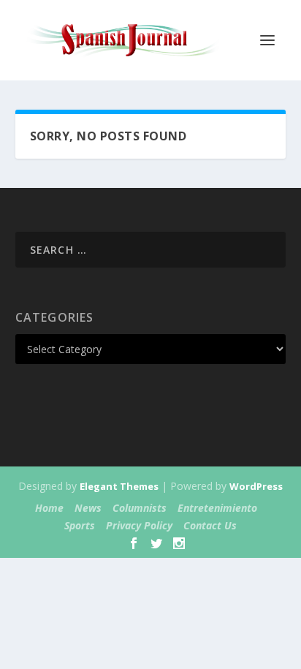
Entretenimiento (217, 508)
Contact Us (210, 525)
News (88, 508)
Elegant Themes (119, 486)
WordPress (256, 486)
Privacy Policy (139, 525)
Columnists (140, 508)
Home (49, 508)
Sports (79, 525)
